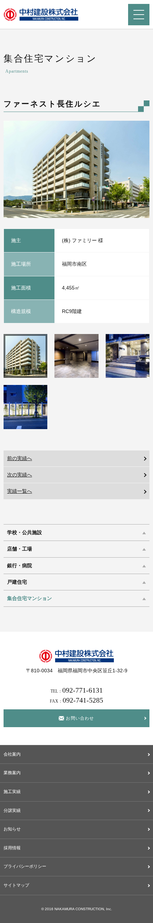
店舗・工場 (19, 549)
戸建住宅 (17, 582)
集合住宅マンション (29, 598)
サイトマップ (16, 885)
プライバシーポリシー (25, 866)
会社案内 (12, 754)
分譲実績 (12, 810)
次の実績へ (19, 475)
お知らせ (12, 828)
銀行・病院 (19, 565)
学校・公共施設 (24, 532)
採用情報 (12, 847)
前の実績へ (19, 458)
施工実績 (12, 791)
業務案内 (12, 772)
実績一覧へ (19, 491)
